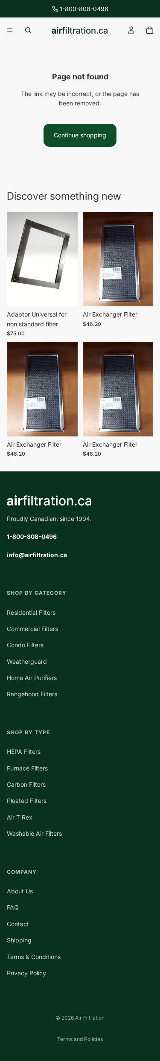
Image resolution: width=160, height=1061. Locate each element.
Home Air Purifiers (32, 677)
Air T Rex (19, 817)
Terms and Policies (80, 1039)
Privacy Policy (26, 973)
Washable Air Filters (34, 833)
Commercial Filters (32, 628)
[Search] (28, 30)
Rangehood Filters (32, 694)
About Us (20, 891)
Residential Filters (31, 612)
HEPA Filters (24, 751)
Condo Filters (25, 644)
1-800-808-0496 (84, 8)
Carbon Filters (26, 784)
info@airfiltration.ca (37, 554)
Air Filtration (90, 1017)
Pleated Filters (27, 800)
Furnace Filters (27, 768)
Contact (18, 923)
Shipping (19, 940)
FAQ (13, 907)
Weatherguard (27, 661)
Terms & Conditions (34, 956)
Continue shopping (80, 135)
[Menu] (10, 30)
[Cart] (149, 30)
